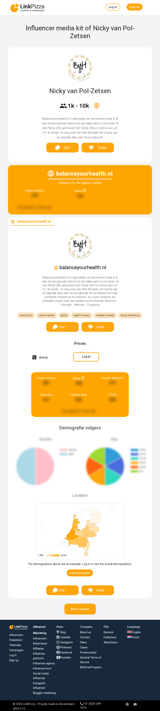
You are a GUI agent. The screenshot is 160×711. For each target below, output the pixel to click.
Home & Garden (47, 315)
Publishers (15, 640)
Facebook (66, 652)
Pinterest (66, 647)
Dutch (135, 637)
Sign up (14, 660)
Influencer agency (44, 663)
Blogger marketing (44, 692)
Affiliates (38, 648)
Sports (64, 315)
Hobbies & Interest (105, 315)
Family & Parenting (130, 315)
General (108, 632)
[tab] (31, 222)
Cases (84, 647)
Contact (85, 637)
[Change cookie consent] (127, 704)
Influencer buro (42, 668)
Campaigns (16, 650)
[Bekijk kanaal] (96, 108)
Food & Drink (26, 315)
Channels (15, 645)
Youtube (65, 657)
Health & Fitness (81, 315)
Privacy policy (88, 652)
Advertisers (40, 643)
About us (85, 632)
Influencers (16, 635)
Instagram (66, 642)
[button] (113, 7)
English (136, 632)
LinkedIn (65, 637)
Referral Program (91, 667)
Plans (83, 642)
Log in (13, 655)
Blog (63, 632)
